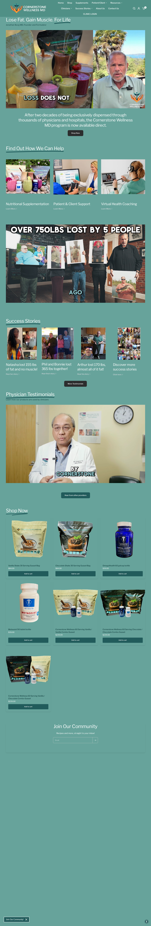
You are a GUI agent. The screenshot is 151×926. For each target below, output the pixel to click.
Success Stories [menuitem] (83, 8)
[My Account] (138, 8)
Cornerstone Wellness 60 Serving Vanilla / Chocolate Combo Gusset (26, 697)
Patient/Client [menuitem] (98, 3)
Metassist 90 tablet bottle (19, 629)
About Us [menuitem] (100, 8)
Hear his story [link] (83, 374)
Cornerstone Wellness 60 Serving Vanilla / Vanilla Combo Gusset (73, 630)
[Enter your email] (95, 740)
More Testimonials (75, 384)
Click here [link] (117, 375)
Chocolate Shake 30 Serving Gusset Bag (72, 566)
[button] (147, 922)
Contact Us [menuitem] (113, 8)
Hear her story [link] (12, 374)
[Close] (26, 919)
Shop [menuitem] (69, 3)
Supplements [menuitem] (82, 3)
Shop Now (75, 133)
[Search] (134, 8)
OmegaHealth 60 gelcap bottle (116, 566)
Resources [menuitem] (115, 3)
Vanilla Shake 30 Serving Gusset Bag (24, 566)
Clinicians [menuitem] (65, 8)
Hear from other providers (75, 495)
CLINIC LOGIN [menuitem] (90, 14)
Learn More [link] (11, 209)
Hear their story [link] (48, 374)
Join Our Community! (14, 919)
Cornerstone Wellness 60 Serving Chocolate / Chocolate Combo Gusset (122, 630)
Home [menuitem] (61, 3)
